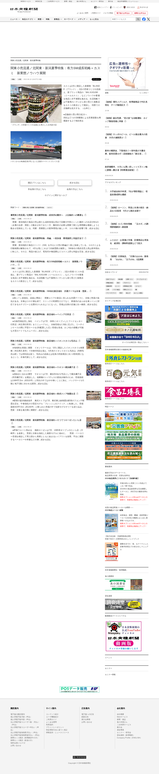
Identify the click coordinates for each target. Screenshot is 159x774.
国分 (118, 282)
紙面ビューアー (103, 7)
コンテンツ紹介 (52, 714)
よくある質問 (51, 722)
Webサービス (122, 717)
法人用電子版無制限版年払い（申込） (26, 735)
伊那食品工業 (127, 286)
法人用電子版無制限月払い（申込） (25, 732)
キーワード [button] (68, 19)
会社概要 (120, 714)
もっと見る (94, 19)
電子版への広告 (87, 714)
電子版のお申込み (123, 13)
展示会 (110, 1)
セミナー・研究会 (97, 1)
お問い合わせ (16, 746)
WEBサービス (26, 1)
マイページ (80, 757)
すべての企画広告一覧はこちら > (135, 342)
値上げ (128, 293)
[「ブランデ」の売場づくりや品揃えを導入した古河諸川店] (36, 103)
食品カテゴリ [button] (27, 19)
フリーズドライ (111, 293)
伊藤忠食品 (109, 282)
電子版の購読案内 (18, 714)
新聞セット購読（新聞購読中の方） (25, 738)
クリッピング (117, 7)
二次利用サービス (53, 1)
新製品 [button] (57, 19)
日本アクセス (110, 279)
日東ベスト (129, 279)
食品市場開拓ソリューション (128, 1)
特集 (48, 19)
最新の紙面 (131, 7)
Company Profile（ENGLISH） (129, 738)
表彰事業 (120, 730)
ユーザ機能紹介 (52, 717)
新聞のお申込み (140, 13)
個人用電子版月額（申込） (21, 717)
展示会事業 (85, 719)
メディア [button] (81, 19)
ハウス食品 (116, 289)
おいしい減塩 (138, 293)
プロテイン (126, 282)
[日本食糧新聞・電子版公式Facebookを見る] (144, 19)
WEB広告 (38, 1)
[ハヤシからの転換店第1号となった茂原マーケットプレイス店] (36, 145)
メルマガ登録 (108, 13)
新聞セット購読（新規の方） (22, 740)
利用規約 (49, 725)
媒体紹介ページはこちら (114, 364)
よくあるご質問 (82, 13)
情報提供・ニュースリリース (57, 732)
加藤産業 (109, 286)
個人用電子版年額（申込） (21, 719)
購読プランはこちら (37, 183)
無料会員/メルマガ (18, 743)
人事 (107, 289)
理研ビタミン (127, 289)
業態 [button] (39, 19)
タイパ (136, 282)
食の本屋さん (81, 1)
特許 (121, 293)
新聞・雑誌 (68, 1)
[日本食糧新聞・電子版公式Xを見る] (148, 19)
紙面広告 (85, 717)
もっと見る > (143, 93)
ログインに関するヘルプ (56, 195)
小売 (19, 79)
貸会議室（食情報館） (126, 735)
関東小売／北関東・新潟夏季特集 (33, 207)
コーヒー (138, 286)
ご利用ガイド (96, 13)
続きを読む (75, 183)
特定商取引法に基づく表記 (56, 730)
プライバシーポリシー (55, 727)
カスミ (50, 207)
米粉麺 (120, 279)
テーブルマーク (142, 279)
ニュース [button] (14, 19)
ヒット (117, 286)
